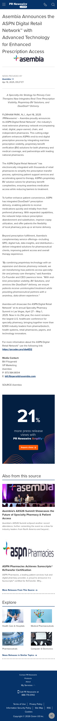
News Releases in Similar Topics (18, 655)
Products (28, 678)
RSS (49, 708)
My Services (27, 685)
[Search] (53, 4)
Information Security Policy (18, 708)
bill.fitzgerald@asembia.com (20, 376)
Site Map (39, 708)
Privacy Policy (35, 704)
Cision (34, 716)
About (28, 681)
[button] (28, 58)
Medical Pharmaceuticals (42, 626)
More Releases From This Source (18, 590)
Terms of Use (19, 704)
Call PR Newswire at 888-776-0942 (29, 693)
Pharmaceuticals (9, 648)
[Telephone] (45, 4)
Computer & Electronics (42, 648)
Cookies (29, 711)
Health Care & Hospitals (13, 626)
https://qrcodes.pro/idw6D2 (17, 349)
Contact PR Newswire (28, 674)
